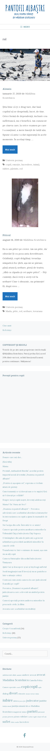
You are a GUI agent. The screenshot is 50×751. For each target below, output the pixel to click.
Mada (9, 311)
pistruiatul (41, 712)
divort (13, 693)
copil (8, 164)
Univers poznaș (14, 160)
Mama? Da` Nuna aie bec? (14, 504)
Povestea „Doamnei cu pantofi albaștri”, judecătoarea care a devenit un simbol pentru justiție (23, 592)
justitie (43, 700)
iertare (33, 694)
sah (45, 717)
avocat (33, 675)
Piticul (7, 235)
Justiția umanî (7, 706)
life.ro (28, 706)
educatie (21, 694)
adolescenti (7, 675)
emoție (16, 164)
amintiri (19, 675)
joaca (21, 701)
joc (24, 701)
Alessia (7, 89)
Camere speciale (9, 687)
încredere (26, 164)
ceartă (18, 687)
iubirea (16, 701)
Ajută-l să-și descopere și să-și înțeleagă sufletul (25, 567)
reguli (35, 717)
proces (10, 717)
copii (25, 686)
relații (39, 717)
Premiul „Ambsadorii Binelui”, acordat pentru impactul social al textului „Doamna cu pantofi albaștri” (23, 475)
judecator (32, 700)
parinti (32, 711)
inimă (36, 164)
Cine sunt (7, 325)
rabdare (24, 716)
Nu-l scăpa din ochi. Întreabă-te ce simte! (22, 525)
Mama (5, 466)
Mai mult (11, 149)
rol (21, 168)
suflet (6, 722)
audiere (25, 675)
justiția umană (18, 706)
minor (24, 712)
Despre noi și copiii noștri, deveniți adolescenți (24, 500)
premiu (5, 717)
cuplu (39, 687)
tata (12, 722)
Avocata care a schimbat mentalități (19, 609)
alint (14, 675)
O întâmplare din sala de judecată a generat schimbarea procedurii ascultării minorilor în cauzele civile (23, 542)
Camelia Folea (35, 680)
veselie (17, 722)
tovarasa (37, 311)
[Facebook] (24, 735)
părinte (14, 168)
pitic (15, 311)
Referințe (7, 330)
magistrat (17, 712)
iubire (6, 168)
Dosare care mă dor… (12, 457)
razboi (30, 717)
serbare (27, 311)
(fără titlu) (7, 462)
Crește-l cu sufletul (11, 628)
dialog (5, 693)
